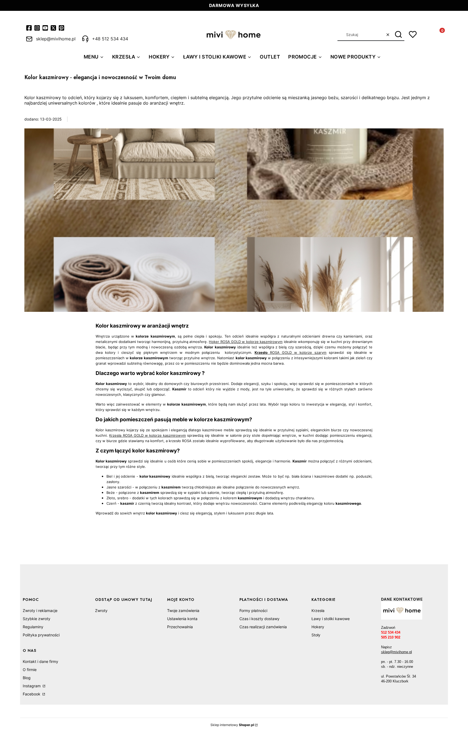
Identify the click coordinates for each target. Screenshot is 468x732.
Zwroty (101, 610)
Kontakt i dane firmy (40, 661)
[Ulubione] (413, 34)
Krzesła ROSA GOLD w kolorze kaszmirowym (147, 435)
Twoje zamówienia (183, 610)
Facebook (32, 694)
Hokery (317, 626)
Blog (27, 677)
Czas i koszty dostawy (259, 618)
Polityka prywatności (41, 635)
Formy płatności (253, 610)
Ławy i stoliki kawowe (330, 618)
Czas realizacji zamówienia (263, 626)
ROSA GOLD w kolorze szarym (290, 352)
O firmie (30, 669)
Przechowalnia (180, 626)
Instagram (32, 686)
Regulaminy (33, 626)
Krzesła (317, 610)
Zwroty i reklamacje (40, 610)
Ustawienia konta (182, 618)
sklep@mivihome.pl (396, 652)
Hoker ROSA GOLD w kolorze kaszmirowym (245, 341)
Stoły (315, 635)
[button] (398, 34)
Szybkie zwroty (36, 618)
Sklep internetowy (232, 725)
